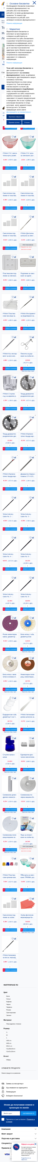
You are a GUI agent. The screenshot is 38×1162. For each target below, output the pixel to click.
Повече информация (14, 23)
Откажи (27, 122)
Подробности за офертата (26, 1158)
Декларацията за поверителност (18, 112)
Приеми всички (14, 122)
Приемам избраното (15, 117)
